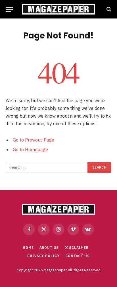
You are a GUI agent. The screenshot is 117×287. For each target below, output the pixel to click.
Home (28, 247)
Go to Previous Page (33, 140)
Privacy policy (43, 256)
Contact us (77, 256)
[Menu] (9, 9)
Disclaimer (76, 247)
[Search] (108, 9)
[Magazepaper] (58, 9)
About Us (49, 247)
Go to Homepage (30, 149)
